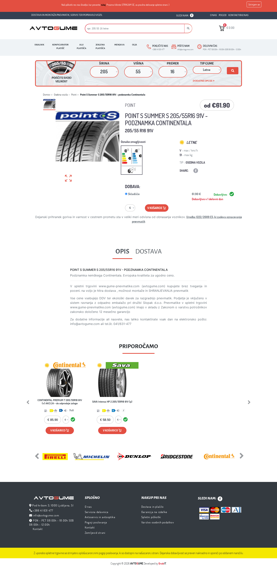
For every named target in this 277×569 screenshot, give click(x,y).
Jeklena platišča (100, 47)
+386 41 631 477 (43, 510)
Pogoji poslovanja (96, 522)
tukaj (103, 4)
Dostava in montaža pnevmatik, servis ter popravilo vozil (66, 15)
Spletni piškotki (151, 517)
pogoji (222, 15)
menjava (119, 45)
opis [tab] (122, 251)
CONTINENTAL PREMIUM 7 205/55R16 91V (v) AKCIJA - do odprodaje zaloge (59, 401)
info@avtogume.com (46, 515)
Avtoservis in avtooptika (100, 517)
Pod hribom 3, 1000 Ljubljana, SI (52, 505)
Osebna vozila (61, 94)
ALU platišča (81, 47)
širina (104, 63)
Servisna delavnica (97, 512)
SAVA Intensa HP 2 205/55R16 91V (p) (112, 401)
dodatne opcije (203, 80)
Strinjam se (254, 4)
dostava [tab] (148, 251)
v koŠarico (155, 208)
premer (173, 63)
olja (134, 45)
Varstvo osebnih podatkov (157, 522)
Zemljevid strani (95, 533)
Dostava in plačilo (152, 507)
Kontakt (38, 529)
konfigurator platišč (60, 47)
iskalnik (39, 45)
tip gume (207, 63)
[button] (188, 28)
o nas (213, 15)
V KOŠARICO (58, 430)
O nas (88, 507)
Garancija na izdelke (154, 512)
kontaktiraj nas (238, 15)
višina (138, 63)
